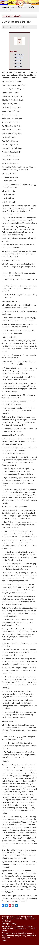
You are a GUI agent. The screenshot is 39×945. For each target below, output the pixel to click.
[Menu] (3, 2)
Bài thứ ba (19, 64)
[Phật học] (20, 3)
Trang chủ (5, 7)
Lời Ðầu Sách (20, 55)
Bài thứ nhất (19, 58)
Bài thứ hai (19, 61)
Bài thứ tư (19, 67)
